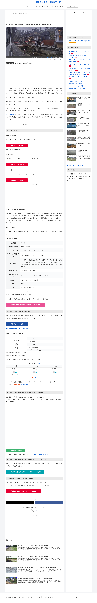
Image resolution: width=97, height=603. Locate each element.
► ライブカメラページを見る (16, 145)
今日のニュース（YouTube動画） (78, 88)
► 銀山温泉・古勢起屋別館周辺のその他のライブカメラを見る (25, 304)
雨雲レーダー (10, 114)
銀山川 (25, 63)
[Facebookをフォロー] (36, 510)
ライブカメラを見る (48, 57)
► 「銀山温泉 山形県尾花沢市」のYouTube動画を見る (23, 491)
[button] (76, 6)
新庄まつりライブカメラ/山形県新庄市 (79, 41)
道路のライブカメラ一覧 (75, 83)
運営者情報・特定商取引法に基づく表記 (15, 597)
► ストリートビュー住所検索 (37, 454)
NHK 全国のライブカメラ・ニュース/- (79, 64)
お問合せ (39, 597)
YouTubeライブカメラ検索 (76, 86)
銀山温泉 (30, 63)
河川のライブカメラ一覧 (75, 81)
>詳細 (38, 363)
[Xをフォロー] (32, 510)
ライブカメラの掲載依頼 (47, 597)
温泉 (21, 63)
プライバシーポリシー (30, 597)
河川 (17, 63)
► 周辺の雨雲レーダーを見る (16, 324)
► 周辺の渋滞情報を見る (15, 450)
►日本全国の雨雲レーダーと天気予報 (17, 328)
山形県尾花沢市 (11, 63)
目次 (24, 124)
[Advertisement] (34, 18)
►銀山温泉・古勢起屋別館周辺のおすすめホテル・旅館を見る (25, 472)
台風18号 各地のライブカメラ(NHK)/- (79, 77)
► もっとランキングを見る (75, 165)
